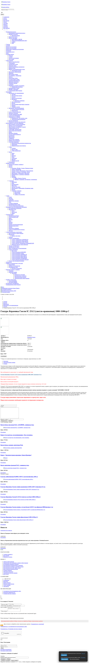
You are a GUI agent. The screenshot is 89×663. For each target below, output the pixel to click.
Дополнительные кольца (20, 277)
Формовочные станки (14, 88)
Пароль (2, 646)
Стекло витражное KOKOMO (19, 252)
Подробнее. (83, 657)
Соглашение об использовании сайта (12, 591)
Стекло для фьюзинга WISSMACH (20, 239)
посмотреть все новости (6, 530)
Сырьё (7, 195)
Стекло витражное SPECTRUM (19, 257)
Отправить (3, 659)
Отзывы (5, 363)
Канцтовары (12, 264)
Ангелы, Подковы (16, 187)
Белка (13, 153)
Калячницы (11, 135)
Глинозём (11, 199)
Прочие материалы (13, 120)
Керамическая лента (13, 225)
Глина (10, 197)
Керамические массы (11, 31)
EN (2, 12)
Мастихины (12, 137)
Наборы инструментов (14, 140)
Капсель (11, 55)
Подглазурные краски (17, 95)
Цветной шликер (16, 35)
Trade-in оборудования (8, 561)
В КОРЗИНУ (3, 356)
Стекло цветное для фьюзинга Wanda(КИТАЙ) (23, 243)
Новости (5, 24)
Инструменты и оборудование (16, 233)
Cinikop (13, 41)
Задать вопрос (4, 638)
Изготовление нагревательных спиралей (13, 565)
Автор (2, 405)
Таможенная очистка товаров (10, 573)
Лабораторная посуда (14, 128)
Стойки (11, 56)
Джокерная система (16, 70)
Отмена (8, 659)
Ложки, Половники (16, 169)
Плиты (10, 227)
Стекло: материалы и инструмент (14, 232)
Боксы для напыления (14, 61)
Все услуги (6, 574)
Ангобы (8, 45)
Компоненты (15, 110)
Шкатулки (14, 185)
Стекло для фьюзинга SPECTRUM (20, 242)
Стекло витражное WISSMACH (19, 254)
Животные (14, 182)
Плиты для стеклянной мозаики (16, 260)
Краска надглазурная (17, 98)
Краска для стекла (16, 235)
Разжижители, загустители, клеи (19, 118)
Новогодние (17, 193)
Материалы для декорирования (16, 93)
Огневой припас (10, 54)
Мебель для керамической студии (17, 69)
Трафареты (11, 138)
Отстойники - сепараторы (15, 75)
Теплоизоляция (9, 214)
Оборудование (9, 60)
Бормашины (12, 162)
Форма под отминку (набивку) (16, 164)
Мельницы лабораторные (15, 71)
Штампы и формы (13, 133)
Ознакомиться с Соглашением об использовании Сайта (14, 626)
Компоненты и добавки (14, 117)
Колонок (14, 155)
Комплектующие (13, 272)
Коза (13, 154)
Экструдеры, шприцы (14, 139)
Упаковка (11, 270)
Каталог (5, 19)
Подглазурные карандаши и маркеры (20, 104)
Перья (10, 132)
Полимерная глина (13, 267)
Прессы (11, 76)
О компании (6, 17)
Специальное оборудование (15, 90)
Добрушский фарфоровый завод (19, 40)
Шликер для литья (13, 34)
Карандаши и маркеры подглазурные (15, 49)
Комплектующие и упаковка (13, 269)
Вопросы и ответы (7, 557)
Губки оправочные (16, 150)
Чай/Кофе (14, 177)
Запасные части (12, 65)
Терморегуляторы (13, 83)
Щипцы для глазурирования (15, 125)
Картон (10, 223)
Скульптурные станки (14, 79)
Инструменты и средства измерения (14, 123)
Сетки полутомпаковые (14, 115)
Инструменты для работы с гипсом (17, 127)
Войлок (11, 222)
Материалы (9, 91)
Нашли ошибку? (14, 660)
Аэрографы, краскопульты (15, 129)
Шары (13, 213)
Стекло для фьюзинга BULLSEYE (20, 240)
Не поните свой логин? (6, 650)
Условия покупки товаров (9, 593)
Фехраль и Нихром (13, 113)
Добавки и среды (16, 106)
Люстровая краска (16, 101)
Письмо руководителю (8, 583)
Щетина (14, 159)
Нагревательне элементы (20, 275)
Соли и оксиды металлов (15, 112)
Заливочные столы (13, 64)
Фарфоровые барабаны (17, 86)
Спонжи (14, 148)
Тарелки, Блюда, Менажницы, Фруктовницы (22, 170)
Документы (6, 586)
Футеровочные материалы (15, 208)
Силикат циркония (13, 203)
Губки (10, 147)
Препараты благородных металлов (17, 122)
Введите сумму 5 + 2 (5, 419)
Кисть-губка (15, 149)
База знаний (6, 20)
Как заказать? (6, 28)
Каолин (11, 198)
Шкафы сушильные (13, 89)
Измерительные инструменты (19, 145)
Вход (2, 648)
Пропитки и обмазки (14, 228)
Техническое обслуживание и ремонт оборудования (15, 562)
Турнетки (11, 84)
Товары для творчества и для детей (14, 263)
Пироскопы (14, 144)
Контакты (5, 27)
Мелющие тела (12, 209)
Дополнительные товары (9, 362)
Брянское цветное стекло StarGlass (20, 244)
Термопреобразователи (14, 80)
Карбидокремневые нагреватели (16, 66)
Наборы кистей (15, 160)
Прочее (10, 165)
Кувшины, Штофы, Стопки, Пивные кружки (22, 168)
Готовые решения (7, 570)
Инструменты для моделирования (17, 124)
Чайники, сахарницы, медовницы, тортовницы (25, 179)
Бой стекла (14, 250)
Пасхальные (17, 192)
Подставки (11, 59)
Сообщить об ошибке (5, 660)
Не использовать (74, 659)
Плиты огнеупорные (14, 58)
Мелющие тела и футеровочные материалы (16, 207)
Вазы (13, 183)
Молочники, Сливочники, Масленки (20, 173)
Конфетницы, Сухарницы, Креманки (20, 174)
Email (2, 406)
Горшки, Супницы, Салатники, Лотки (21, 172)
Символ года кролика (19, 194)
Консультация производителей (10, 569)
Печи (7, 53)
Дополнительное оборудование (21, 278)
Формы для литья (10, 163)
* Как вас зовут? (4, 604)
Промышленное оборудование (13, 284)
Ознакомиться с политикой (37, 624)
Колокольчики (15, 184)
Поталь (13, 103)
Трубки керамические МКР (15, 114)
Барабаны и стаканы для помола (16, 85)
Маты (10, 218)
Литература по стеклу (14, 247)
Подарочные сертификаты (12, 283)
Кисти (10, 152)
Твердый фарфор (13, 280)
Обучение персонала (8, 571)
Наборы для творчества (14, 265)
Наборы (13, 105)
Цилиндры (14, 212)
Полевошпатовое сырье (14, 204)
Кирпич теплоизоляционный (16, 224)
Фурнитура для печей (19, 274)
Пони (13, 157)
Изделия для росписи (17, 268)
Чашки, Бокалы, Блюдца (20, 178)
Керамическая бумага (14, 215)
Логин (2, 645)
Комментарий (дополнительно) (8, 657)
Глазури (8, 44)
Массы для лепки (13, 38)
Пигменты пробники (19, 100)
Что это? (83, 653)
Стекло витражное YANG (18, 253)
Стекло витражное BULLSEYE (19, 255)
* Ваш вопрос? (4, 611)
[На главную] (5, 1)
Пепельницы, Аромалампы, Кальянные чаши (22, 188)
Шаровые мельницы (14, 81)
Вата (10, 220)
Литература (9, 262)
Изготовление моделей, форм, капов (12, 568)
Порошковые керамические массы (17, 33)
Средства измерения (14, 142)
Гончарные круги (10, 51)
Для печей (14, 273)
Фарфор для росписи (11, 279)
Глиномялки (12, 63)
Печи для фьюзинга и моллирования (17, 248)
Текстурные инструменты (15, 130)
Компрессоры (12, 68)
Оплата (5, 22)
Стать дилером (6, 585)
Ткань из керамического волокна (17, 229)
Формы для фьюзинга (14, 245)
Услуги (5, 18)
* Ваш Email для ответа (6, 605)
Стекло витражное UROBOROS (19, 258)
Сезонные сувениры (16, 190)
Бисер (13, 210)
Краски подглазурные (11, 46)
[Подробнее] (16, 427)
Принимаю (65, 659)
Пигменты (8, 50)
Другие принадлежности (15, 134)
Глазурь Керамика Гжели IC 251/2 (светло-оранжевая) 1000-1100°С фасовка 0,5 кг (21, 374)
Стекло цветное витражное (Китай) (20, 259)
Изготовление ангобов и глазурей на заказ (13, 566)
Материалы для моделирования (16, 108)
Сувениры (11, 180)
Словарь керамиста (7, 554)
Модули (11, 230)
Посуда (10, 167)
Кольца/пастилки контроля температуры (21, 143)
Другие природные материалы (16, 205)
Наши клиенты (6, 582)
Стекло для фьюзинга (14, 238)
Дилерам (5, 25)
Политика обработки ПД (9, 592)
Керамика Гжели (31, 337)
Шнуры (11, 219)
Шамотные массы (13, 36)
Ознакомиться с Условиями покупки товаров (11, 628)
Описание (5, 361)
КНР (13, 43)
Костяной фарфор (13, 282)
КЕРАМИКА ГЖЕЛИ (17, 39)
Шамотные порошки (14, 200)
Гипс (10, 202)
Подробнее (3, 432)
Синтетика (14, 158)
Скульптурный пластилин (18, 109)
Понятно (64, 655)
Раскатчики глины (13, 78)
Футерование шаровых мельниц (11, 564)
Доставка (5, 23)
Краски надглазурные (11, 48)
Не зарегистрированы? (6, 649)
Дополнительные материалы (18, 119)
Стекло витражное (13, 249)
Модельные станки (13, 74)
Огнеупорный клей (13, 217)
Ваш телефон (4, 607)
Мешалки (11, 73)
